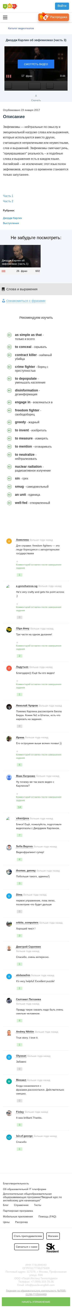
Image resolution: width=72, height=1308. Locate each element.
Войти (62, 6)
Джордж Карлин (12, 217)
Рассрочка (21, 1222)
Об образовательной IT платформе (24, 1189)
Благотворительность (16, 1183)
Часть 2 (8, 201)
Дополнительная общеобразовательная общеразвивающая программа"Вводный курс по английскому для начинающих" (32, 1197)
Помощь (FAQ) (47, 1216)
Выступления (11, 223)
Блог (5, 1205)
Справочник (21, 1205)
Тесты (37, 1205)
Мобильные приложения (18, 1216)
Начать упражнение (36, 1301)
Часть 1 (8, 195)
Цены (6, 1222)
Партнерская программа (18, 1210)
